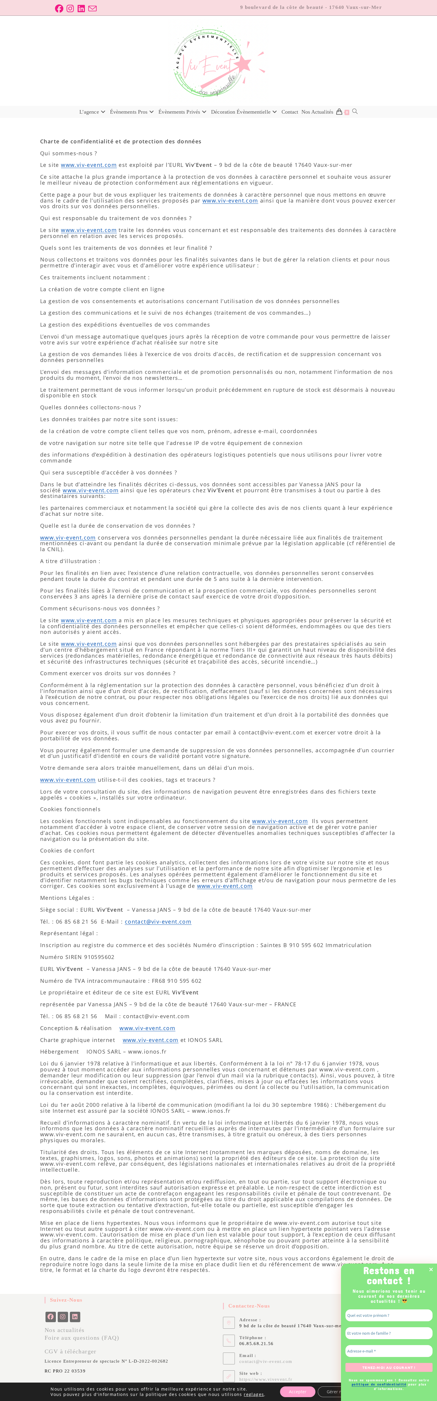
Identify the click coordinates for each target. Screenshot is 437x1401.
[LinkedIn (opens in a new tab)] (80, 8)
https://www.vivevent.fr (265, 1379)
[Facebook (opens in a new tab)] (59, 8)
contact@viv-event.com (158, 921)
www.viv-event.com (89, 164)
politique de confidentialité (379, 1384)
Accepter (297, 1391)
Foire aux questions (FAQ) (82, 1337)
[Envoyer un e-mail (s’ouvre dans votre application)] (91, 8)
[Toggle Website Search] (355, 112)
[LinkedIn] (75, 1317)
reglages (254, 1394)
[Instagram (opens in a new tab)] (69, 8)
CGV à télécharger (71, 1351)
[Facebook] (50, 1317)
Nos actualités (65, 1330)
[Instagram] (63, 1317)
